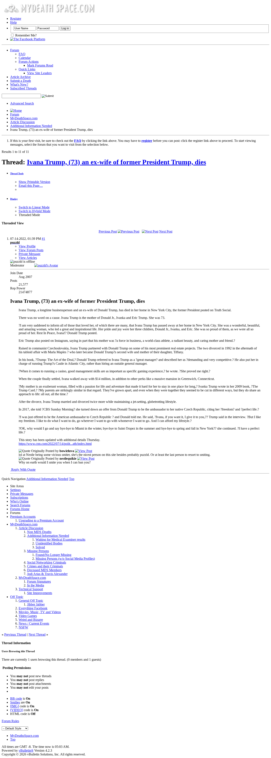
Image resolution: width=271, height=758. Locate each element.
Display (14, 199)
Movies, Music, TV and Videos (40, 612)
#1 (43, 238)
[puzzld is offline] (46, 265)
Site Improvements (39, 593)
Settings (15, 490)
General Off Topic (31, 600)
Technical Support (31, 589)
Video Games (28, 616)
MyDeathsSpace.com (24, 735)
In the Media (35, 585)
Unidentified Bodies (49, 543)
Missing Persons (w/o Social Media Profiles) (65, 558)
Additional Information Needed (31, 126)
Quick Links (27, 69)
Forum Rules (10, 721)
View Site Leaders (39, 73)
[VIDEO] (16, 710)
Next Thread (37, 634)
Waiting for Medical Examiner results (60, 539)
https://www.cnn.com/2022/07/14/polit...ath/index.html (55, 443)
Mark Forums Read (40, 65)
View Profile (27, 246)
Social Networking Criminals (46, 562)
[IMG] (14, 706)
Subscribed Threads (23, 88)
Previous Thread (15, 634)
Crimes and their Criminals (45, 566)
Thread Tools (17, 173)
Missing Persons (38, 551)
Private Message (29, 254)
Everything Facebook (33, 608)
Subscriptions (19, 497)
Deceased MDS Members (44, 570)
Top (71, 479)
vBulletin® (26, 750)
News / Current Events (34, 623)
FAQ (22, 54)
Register (15, 18)
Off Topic (16, 597)
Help (13, 22)
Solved (40, 547)
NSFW (23, 627)
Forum (14, 50)
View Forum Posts (31, 250)
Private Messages (21, 494)
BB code (16, 698)
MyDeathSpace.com (23, 118)
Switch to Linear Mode (34, 207)
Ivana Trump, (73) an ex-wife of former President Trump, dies (116, 162)
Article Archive (20, 77)
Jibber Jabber (36, 604)
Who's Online (19, 501)
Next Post (165, 231)
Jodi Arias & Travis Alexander (47, 574)
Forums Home (19, 509)
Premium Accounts (23, 516)
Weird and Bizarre (31, 619)
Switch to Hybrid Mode (34, 211)
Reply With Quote (23, 469)
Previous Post (108, 231)
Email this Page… (31, 185)
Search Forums (20, 505)
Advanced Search (22, 103)
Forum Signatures (39, 581)
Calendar (25, 58)
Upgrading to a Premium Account (41, 520)
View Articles (28, 258)
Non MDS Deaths (39, 532)
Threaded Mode (29, 215)
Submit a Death (20, 80)
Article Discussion (22, 122)
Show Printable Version (34, 182)
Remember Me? (25, 35)
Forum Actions (29, 61)
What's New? (19, 84)
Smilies (15, 702)
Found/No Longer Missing (53, 555)
